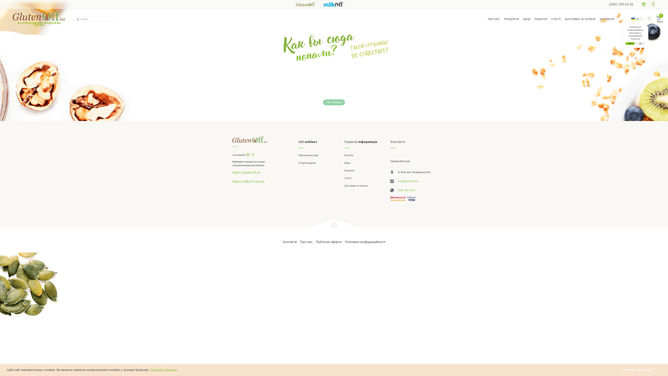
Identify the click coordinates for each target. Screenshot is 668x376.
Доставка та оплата (580, 19)
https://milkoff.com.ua (248, 181)
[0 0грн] (654, 19)
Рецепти (541, 19)
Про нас (494, 19)
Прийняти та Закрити (637, 370)
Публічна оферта (328, 242)
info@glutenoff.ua (408, 181)
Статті (556, 19)
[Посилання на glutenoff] (308, 4)
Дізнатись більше (164, 370)
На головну (334, 102)
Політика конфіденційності (365, 242)
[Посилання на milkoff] (336, 4)
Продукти (511, 19)
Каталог (349, 155)
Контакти (607, 19)
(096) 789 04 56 (406, 190)
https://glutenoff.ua (246, 172)
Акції (526, 19)
